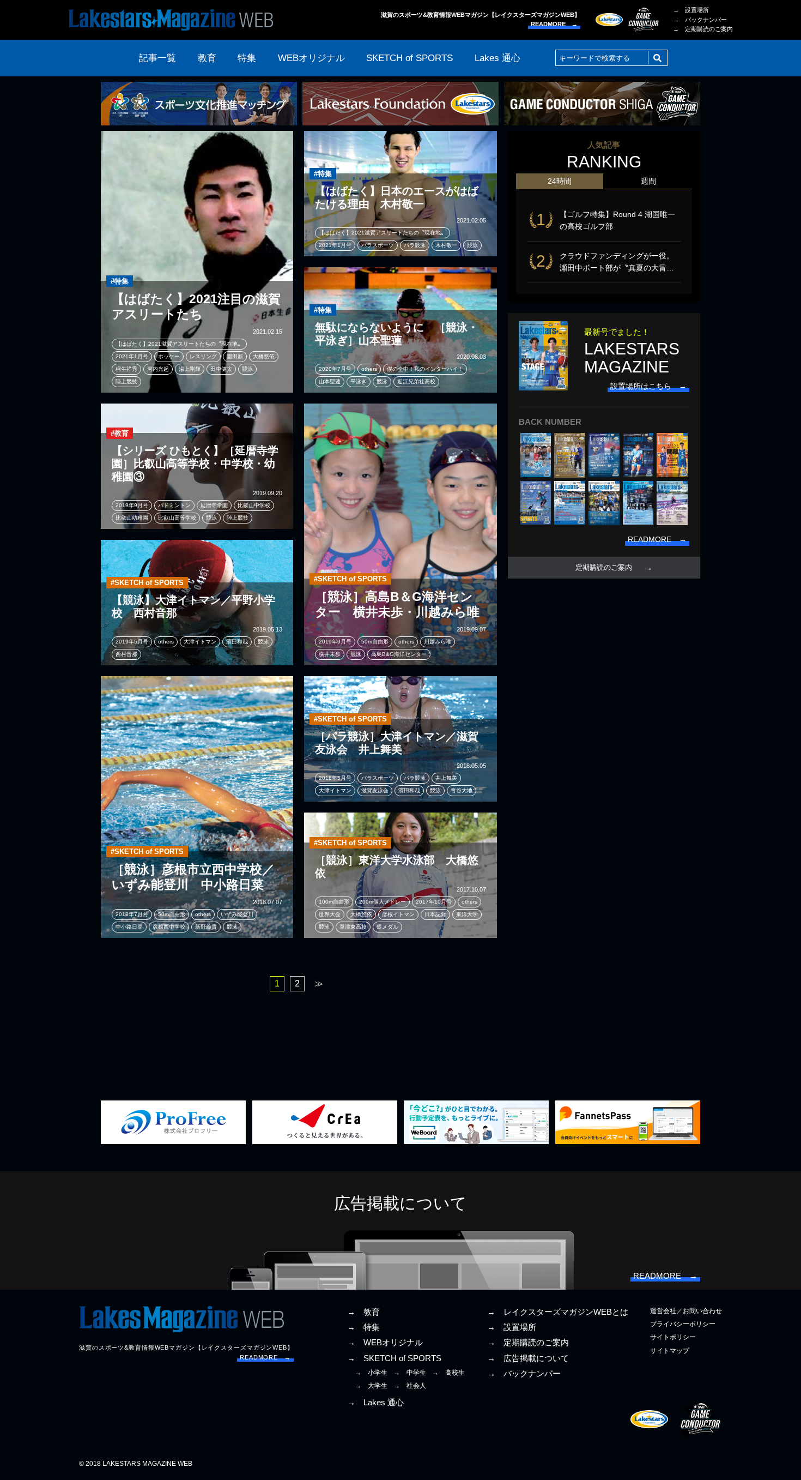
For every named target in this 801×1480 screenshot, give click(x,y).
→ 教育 (363, 1312)
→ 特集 (363, 1327)
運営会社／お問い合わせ (686, 1311)
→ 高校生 (448, 1372)
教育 (207, 58)
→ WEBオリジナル (385, 1342)
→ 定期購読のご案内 (703, 29)
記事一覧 (157, 58)
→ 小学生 (371, 1372)
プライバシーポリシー (682, 1324)
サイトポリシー (673, 1337)
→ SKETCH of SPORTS (394, 1358)
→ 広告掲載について (528, 1358)
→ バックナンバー (700, 19)
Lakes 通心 (497, 58)
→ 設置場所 (691, 10)
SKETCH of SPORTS (409, 58)
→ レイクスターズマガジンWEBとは (557, 1312)
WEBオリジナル (311, 58)
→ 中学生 (409, 1372)
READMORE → (554, 24)
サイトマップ (669, 1351)
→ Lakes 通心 (375, 1402)
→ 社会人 (409, 1385)
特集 (247, 58)
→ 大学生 (371, 1385)
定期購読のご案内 (603, 567)
